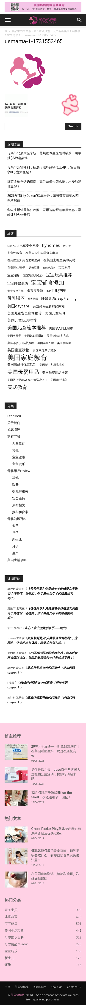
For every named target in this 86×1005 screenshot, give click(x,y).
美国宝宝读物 (18, 350)
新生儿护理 (56, 290)
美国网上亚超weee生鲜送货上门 (27, 379)
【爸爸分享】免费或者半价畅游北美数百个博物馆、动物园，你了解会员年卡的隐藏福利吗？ (42, 593)
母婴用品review (18, 471)
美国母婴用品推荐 (55, 372)
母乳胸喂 (33, 298)
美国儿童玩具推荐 (22, 320)
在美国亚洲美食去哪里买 (23, 260)
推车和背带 (20, 512)
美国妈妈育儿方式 (58, 335)
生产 (15, 553)
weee (67, 245)
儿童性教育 (14, 253)
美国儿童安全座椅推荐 (24, 313)
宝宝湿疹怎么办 (33, 275)
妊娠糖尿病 (49, 267)
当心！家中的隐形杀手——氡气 (45, 628)
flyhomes (51, 245)
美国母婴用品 (23, 371)
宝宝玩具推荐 (59, 274)
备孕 (15, 525)
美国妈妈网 (18, 995)
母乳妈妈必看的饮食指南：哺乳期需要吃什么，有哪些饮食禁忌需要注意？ (55, 855)
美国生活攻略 (17, 560)
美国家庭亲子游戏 (44, 350)
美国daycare (18, 306)
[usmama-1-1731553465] (27, 89)
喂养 (15, 484)
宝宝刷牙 (64, 267)
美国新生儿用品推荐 (51, 364)
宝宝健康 (18, 457)
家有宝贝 (13, 436)
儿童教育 (18, 443)
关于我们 (13, 423)
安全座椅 (18, 498)
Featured (14, 416)
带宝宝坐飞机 (15, 291)
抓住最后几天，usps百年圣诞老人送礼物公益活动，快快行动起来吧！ (55, 774)
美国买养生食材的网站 (49, 306)
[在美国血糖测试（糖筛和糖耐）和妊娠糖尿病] (16, 880)
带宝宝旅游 (35, 290)
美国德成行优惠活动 (21, 364)
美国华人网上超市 (61, 328)
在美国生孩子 (16, 267)
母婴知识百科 (17, 519)
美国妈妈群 (21, 987)
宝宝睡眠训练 (17, 283)
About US (57, 987)
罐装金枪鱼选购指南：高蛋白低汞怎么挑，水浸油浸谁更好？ (44, 184)
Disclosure (39, 987)
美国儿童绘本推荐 (26, 327)
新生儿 (17, 539)
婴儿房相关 (20, 491)
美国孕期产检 (45, 343)
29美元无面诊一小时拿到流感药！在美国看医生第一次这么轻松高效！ (55, 751)
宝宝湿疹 (13, 275)
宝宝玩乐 (18, 464)
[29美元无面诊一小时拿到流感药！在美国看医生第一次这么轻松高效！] (16, 752)
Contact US (74, 987)
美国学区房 (64, 343)
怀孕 (15, 532)
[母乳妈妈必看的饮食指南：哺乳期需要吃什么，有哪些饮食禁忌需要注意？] (16, 856)
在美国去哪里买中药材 (59, 260)
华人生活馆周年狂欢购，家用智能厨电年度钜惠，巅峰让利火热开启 (44, 212)
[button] (7, 20)
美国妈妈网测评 (34, 335)
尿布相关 (18, 505)
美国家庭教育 (27, 357)
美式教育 (17, 386)
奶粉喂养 (33, 267)
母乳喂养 (16, 298)
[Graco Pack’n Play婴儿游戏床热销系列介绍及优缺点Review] (16, 834)
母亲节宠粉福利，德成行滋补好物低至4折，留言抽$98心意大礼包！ (43, 169)
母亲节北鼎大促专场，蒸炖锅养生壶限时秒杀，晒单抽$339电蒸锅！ (44, 155)
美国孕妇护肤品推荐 (20, 343)
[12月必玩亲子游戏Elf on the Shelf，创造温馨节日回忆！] (16, 798)
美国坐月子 (14, 335)
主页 (7, 987)
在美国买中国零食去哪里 (41, 253)
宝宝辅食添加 (47, 282)
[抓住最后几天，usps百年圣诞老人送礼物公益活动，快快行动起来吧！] (16, 775)
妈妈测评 (13, 429)
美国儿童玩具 (55, 313)
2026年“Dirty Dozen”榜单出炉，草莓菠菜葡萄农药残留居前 (43, 198)
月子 (15, 546)
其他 (15, 450)
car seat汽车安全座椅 (23, 245)
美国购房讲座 (58, 379)
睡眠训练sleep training (58, 298)
